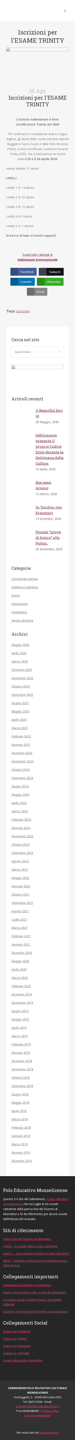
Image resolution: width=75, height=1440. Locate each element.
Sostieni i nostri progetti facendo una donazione (35, 1311)
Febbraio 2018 (21, 1128)
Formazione (19, 604)
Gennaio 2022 (20, 886)
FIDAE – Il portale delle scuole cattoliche (30, 1246)
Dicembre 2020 (21, 953)
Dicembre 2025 (21, 670)
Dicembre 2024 (21, 753)
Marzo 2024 (19, 811)
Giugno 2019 (20, 1011)
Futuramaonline (49, 1432)
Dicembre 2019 (21, 994)
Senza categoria (22, 620)
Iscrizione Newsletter (37, 1415)
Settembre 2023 (22, 853)
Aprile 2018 (18, 1111)
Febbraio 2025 (21, 736)
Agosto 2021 (20, 911)
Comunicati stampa (24, 579)
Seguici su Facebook (17, 1331)
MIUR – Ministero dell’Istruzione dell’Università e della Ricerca (35, 1263)
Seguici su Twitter (15, 1339)
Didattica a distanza (24, 587)
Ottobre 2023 (20, 845)
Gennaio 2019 (20, 1053)
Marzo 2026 (19, 661)
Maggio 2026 (20, 645)
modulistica (19, 612)
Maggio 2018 (20, 1103)
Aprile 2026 (18, 653)
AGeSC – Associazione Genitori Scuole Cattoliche (36, 1253)
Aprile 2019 (18, 1028)
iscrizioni (23, 311)
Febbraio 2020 (21, 986)
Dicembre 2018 (21, 1061)
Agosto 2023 (20, 861)
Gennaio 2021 (20, 944)
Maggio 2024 (20, 795)
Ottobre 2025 (20, 686)
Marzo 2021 (19, 928)
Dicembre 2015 (21, 1161)
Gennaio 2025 (20, 745)
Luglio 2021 (19, 919)
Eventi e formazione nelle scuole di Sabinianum (34, 1292)
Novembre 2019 (22, 1003)
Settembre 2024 (22, 778)
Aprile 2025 (18, 720)
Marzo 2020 (19, 978)
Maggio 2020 (20, 961)
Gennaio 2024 (20, 828)
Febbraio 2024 (21, 820)
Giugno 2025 (20, 703)
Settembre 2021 (22, 903)
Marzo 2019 (19, 1036)
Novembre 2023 (22, 836)
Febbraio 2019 (21, 1044)
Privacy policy (50, 1411)
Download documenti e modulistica (27, 1285)
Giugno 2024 (20, 786)
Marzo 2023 (19, 869)
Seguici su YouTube (16, 1353)
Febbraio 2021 (21, 936)
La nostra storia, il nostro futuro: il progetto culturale (32, 1302)
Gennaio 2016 (20, 1152)
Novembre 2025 (22, 678)
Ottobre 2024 (20, 770)
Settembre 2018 (22, 1086)
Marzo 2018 (19, 1119)
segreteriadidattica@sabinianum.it (37, 1406)
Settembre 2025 (22, 695)
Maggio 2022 (20, 878)
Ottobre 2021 (20, 894)
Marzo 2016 (19, 1144)
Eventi (15, 595)
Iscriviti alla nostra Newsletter (23, 1360)
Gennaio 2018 (20, 1136)
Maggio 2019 (20, 1019)
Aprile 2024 (18, 803)
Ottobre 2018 (20, 1078)
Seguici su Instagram (17, 1346)
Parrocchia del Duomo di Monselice (27, 1239)
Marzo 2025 (19, 728)
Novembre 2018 (22, 1069)
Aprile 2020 (18, 969)
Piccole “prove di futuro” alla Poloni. (48, 538)
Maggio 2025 (20, 711)
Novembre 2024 (22, 761)
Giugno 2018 (20, 1094)
